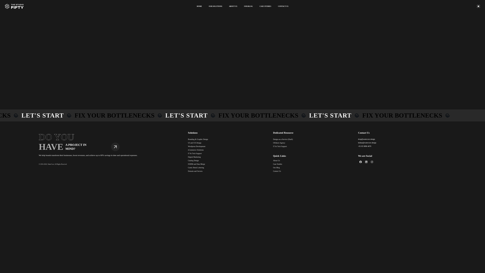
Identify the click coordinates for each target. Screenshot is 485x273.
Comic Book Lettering (196, 168)
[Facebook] (360, 161)
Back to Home (241, 87)
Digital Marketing (194, 157)
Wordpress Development (196, 146)
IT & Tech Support (195, 153)
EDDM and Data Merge (196, 164)
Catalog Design (193, 161)
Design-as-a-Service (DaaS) (283, 139)
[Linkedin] (366, 161)
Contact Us (277, 171)
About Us (276, 161)
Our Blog (276, 168)
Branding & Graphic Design (198, 139)
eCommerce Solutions (196, 150)
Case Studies (277, 164)
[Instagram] (371, 161)
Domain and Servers (195, 171)
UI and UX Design (194, 143)
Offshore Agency (279, 143)
